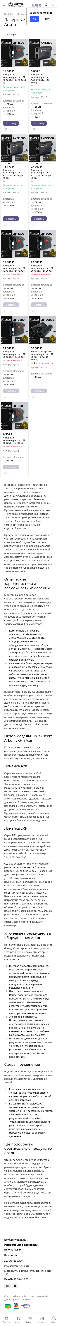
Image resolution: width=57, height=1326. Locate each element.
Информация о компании (21, 1245)
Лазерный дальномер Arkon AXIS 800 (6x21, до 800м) (40, 78)
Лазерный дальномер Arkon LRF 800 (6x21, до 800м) (14, 440)
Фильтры (11, 34)
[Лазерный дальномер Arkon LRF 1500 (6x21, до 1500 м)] (14, 53)
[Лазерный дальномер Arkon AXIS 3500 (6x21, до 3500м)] (42, 148)
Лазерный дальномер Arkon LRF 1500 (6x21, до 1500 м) (14, 77)
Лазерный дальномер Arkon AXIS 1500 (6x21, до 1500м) (13, 174)
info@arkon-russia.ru (16, 1266)
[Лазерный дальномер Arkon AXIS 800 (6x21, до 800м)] (42, 53)
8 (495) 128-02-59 (14, 1261)
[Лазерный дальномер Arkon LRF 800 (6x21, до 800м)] (14, 416)
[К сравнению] (11, 129)
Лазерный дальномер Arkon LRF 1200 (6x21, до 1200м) (14, 268)
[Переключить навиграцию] (4, 4)
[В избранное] (5, 129)
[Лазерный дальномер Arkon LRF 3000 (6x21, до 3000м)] (42, 244)
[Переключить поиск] (46, 4)
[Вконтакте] (7, 1285)
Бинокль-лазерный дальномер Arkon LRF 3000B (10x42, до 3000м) (42, 355)
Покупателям (12, 1249)
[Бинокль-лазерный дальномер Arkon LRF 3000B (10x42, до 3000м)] (42, 330)
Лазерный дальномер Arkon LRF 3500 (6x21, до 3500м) (14, 354)
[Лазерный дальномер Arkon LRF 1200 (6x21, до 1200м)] (14, 244)
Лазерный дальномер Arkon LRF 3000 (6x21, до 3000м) (42, 268)
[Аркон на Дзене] (15, 1285)
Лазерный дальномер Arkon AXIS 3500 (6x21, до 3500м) (41, 174)
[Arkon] (15, 4)
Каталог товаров (15, 1240)
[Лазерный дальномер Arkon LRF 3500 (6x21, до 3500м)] (14, 330)
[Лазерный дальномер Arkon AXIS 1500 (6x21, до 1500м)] (14, 148)
